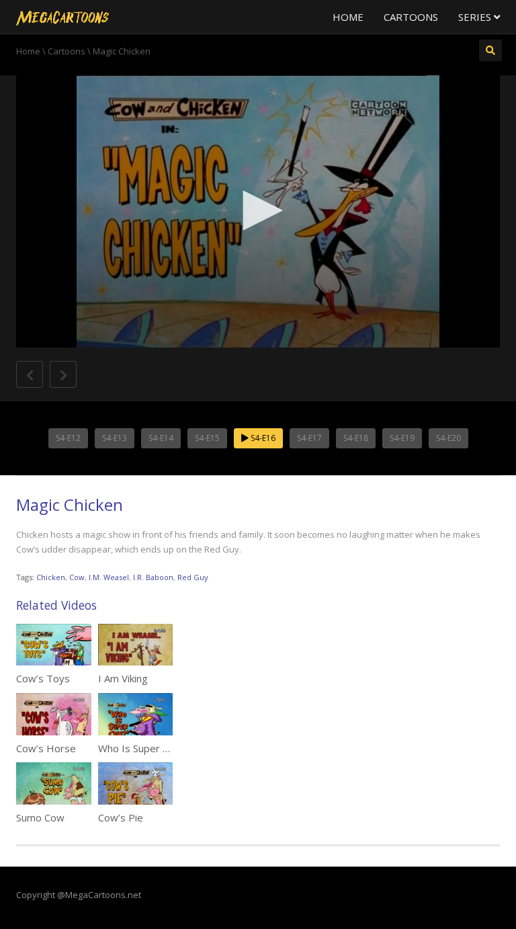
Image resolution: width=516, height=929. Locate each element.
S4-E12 (68, 438)
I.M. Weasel (109, 577)
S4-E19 (402, 438)
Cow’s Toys (43, 678)
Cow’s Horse (46, 748)
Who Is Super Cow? (142, 748)
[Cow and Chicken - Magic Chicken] (62, 17)
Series (476, 17)
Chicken (50, 577)
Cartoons (411, 17)
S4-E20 (448, 438)
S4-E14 (160, 438)
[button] (258, 210)
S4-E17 (309, 438)
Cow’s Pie (120, 817)
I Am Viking (123, 678)
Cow (77, 577)
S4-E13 (114, 438)
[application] (258, 211)
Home (348, 17)
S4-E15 (207, 438)
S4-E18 (355, 438)
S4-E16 (262, 438)
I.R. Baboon (153, 577)
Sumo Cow (40, 817)
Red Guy (192, 577)
